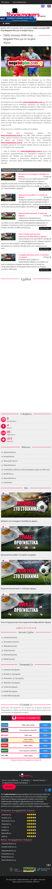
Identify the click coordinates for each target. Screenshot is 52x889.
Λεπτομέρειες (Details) (28, 730)
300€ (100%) (28, 745)
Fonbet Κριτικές (9, 650)
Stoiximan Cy (6, 814)
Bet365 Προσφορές (11, 691)
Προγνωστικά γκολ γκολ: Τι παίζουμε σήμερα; (18, 588)
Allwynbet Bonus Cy (9, 851)
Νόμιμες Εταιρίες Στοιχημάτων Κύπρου (25, 760)
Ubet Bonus (8, 482)
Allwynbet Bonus (10, 465)
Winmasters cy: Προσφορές (14, 678)
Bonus (9, 426)
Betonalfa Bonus (10, 478)
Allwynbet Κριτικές (10, 646)
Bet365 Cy (5, 830)
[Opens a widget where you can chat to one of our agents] (9, 787)
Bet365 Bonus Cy (8, 857)
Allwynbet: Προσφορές (12, 683)
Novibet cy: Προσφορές (12, 674)
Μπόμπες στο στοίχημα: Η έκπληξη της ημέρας (19, 521)
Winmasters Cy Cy (8, 821)
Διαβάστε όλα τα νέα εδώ (25, 628)
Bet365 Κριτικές (9, 659)
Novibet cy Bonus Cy (9, 847)
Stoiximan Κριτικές (10, 637)
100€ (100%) (28, 756)
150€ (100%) (28, 740)
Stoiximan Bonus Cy (9, 843)
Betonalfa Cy (6, 833)
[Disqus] (26, 314)
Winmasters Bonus (11, 461)
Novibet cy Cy (6, 818)
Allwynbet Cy (6, 824)
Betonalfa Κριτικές (10, 655)
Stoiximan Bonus (10, 452)
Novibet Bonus (9, 456)
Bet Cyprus (5, 2)
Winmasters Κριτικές (11, 642)
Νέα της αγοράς (13, 28)
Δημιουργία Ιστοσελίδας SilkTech (26, 882)
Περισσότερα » (45, 189)
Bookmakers (11, 420)
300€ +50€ (28, 735)
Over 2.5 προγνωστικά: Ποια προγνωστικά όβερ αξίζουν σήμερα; (33, 235)
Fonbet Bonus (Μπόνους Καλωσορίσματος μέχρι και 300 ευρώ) (27, 469)
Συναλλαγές (25, 780)
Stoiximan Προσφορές (12, 670)
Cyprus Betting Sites (19, 2)
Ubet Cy (4, 836)
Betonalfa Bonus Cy (9, 860)
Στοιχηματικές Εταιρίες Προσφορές (15, 783)
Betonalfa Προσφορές (12, 695)
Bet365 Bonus (9, 474)
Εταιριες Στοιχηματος (28, 718)
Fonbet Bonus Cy (8, 854)
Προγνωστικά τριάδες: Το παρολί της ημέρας (18, 555)
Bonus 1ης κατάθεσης (10, 780)
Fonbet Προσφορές (11, 687)
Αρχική (3, 28)
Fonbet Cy (5, 827)
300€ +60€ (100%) (28, 725)
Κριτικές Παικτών (39, 780)
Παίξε (45, 725)
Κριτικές (10, 440)
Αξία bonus (11, 433)
